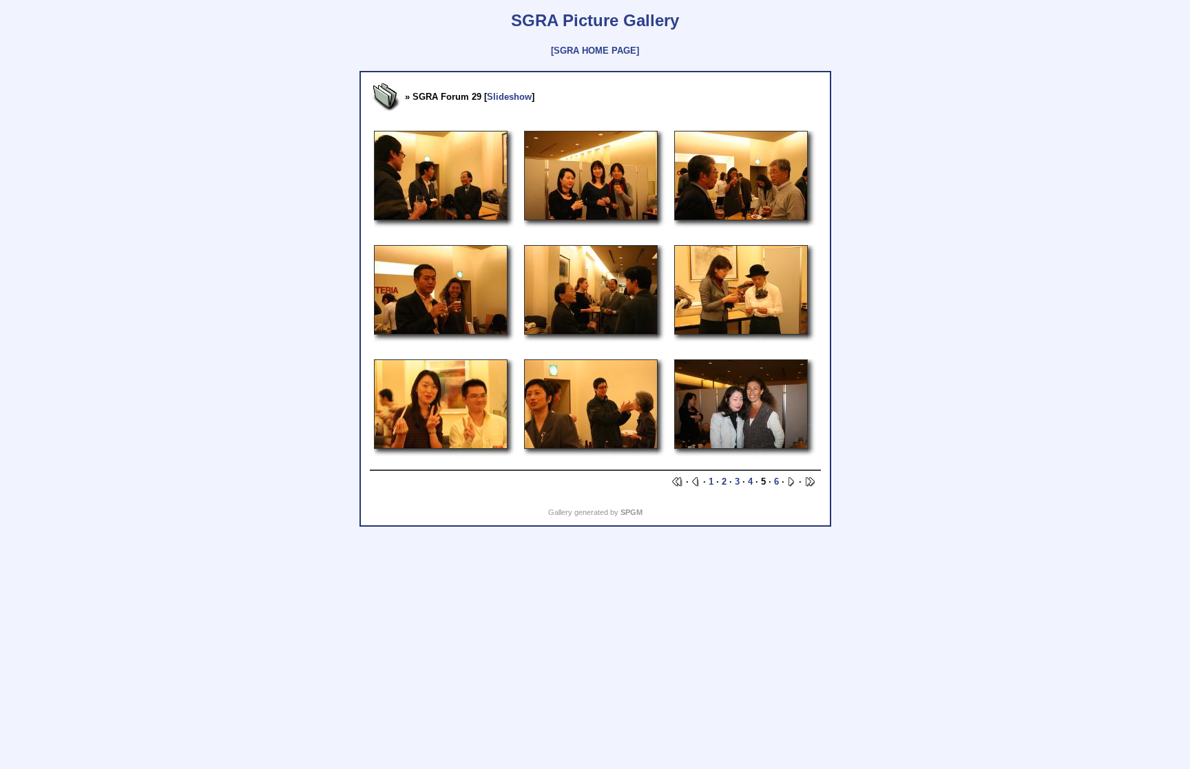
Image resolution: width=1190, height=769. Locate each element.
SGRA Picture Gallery (595, 20)
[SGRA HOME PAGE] (595, 50)
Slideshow (509, 97)
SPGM (631, 512)
